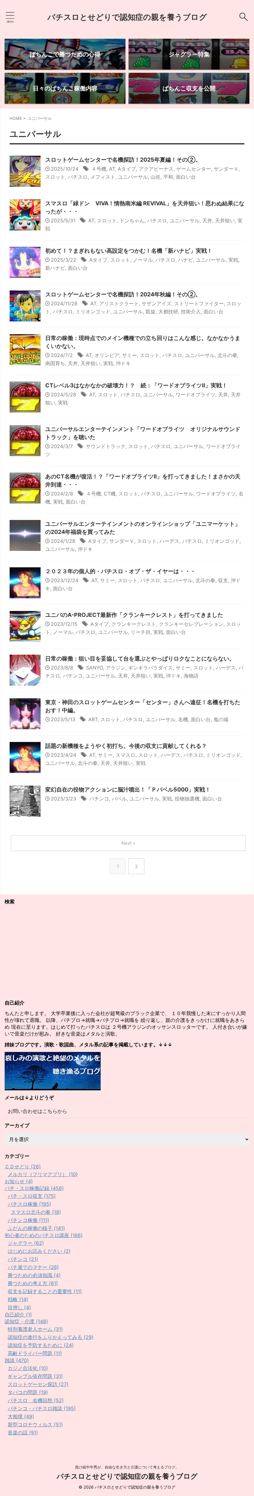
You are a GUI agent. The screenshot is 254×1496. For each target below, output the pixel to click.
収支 (223, 580)
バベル (119, 799)
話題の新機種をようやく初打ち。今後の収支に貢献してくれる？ (126, 746)
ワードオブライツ (195, 394)
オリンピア (106, 355)
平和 (168, 177)
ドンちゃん (132, 220)
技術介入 (191, 311)
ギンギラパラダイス (150, 668)
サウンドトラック (105, 446)
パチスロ (78, 177)
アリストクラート (119, 303)
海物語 (191, 676)
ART (93, 719)
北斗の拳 (227, 355)
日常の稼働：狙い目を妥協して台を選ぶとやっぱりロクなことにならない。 (140, 658)
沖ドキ (123, 363)
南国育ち (55, 363)
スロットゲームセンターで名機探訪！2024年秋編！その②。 (123, 294)
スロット (55, 177)
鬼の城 (220, 719)
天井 (207, 220)
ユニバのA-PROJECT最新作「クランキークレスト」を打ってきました (134, 615)
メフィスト (102, 177)
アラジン (115, 668)
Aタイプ (127, 169)
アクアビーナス (156, 169)
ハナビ (185, 260)
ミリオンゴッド (93, 311)
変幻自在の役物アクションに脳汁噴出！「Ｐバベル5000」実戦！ (128, 789)
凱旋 (150, 311)
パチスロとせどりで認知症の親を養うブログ (127, 17)
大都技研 (168, 311)
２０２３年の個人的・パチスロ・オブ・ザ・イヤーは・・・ (120, 571)
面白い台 (186, 177)
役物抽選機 (187, 799)
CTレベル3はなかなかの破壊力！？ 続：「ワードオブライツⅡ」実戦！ (136, 385)
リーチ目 (141, 632)
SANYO (94, 668)
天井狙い (225, 220)
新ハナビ (55, 268)
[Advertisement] (127, 952)
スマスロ (125, 755)
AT (112, 169)
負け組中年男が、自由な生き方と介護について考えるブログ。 (127, 1467)
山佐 (155, 177)
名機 (183, 719)
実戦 (233, 260)
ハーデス (169, 541)
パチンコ (73, 676)
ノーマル (143, 260)
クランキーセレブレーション (191, 624)
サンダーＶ (226, 169)
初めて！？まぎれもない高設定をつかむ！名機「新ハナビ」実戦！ (128, 250)
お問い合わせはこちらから (37, 1111)
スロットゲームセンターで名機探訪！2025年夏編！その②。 (123, 159)
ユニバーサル (133, 177)
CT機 (110, 494)
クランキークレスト (134, 624)
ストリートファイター (199, 303)
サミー (129, 355)
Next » (128, 843)
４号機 (98, 169)
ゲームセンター (193, 169)
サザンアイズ (156, 303)
